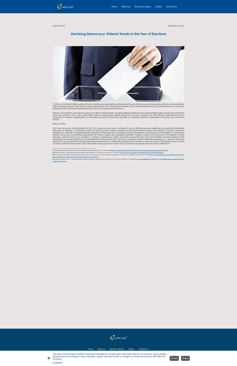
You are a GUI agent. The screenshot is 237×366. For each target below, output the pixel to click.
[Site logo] (65, 6)
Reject (185, 358)
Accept (174, 358)
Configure (57, 362)
